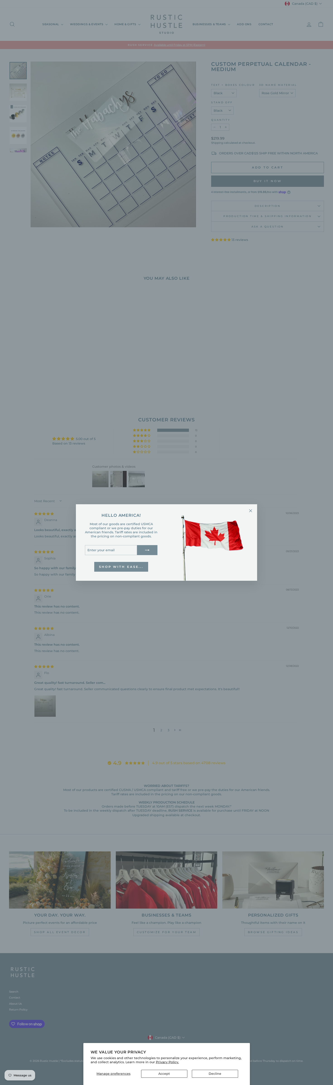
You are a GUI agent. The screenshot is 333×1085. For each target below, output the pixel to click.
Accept (164, 1074)
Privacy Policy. (167, 1062)
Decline (215, 1074)
